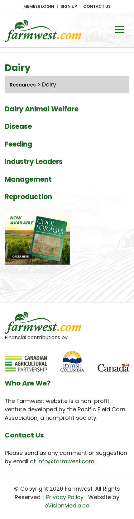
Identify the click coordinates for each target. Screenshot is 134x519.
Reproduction (28, 197)
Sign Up (68, 6)
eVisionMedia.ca (67, 505)
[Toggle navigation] (119, 29)
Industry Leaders (34, 161)
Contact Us (97, 6)
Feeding (18, 144)
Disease (18, 126)
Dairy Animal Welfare (42, 109)
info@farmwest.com (65, 461)
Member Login (38, 6)
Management (28, 179)
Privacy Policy (65, 497)
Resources (23, 85)
